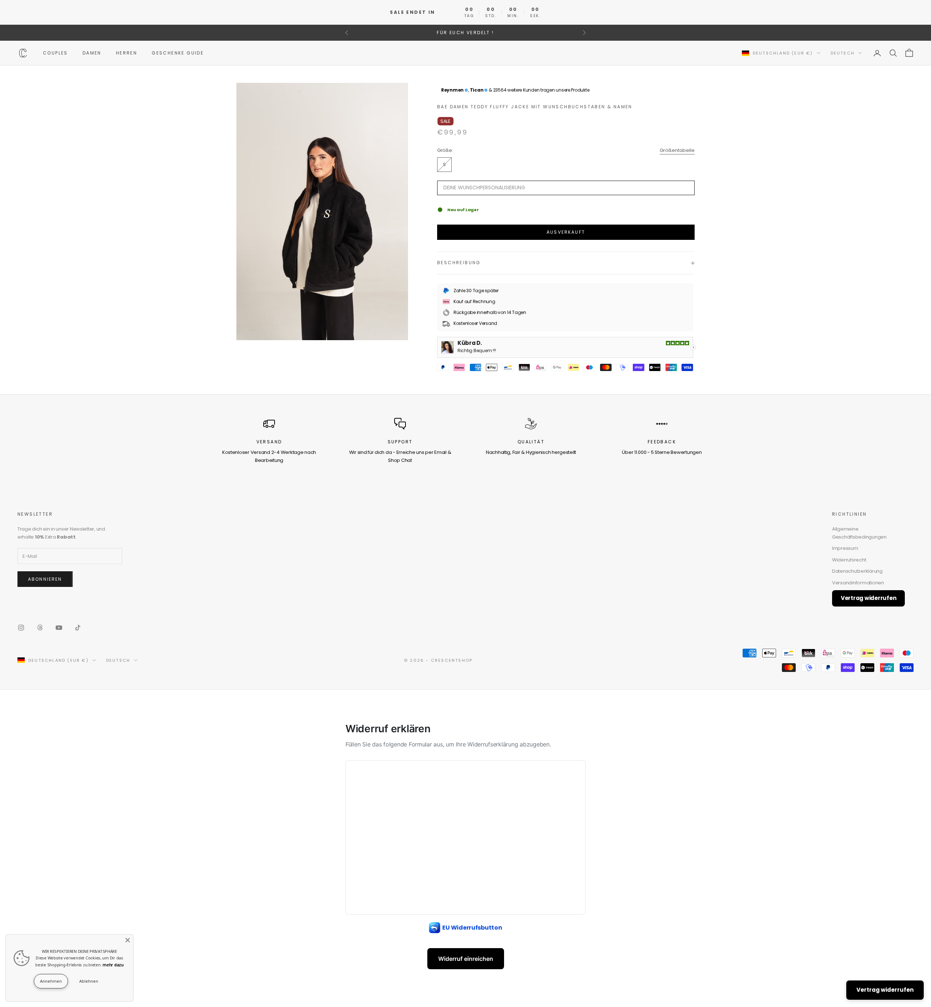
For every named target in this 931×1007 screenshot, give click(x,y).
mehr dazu (113, 964)
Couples (55, 53)
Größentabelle (677, 150)
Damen (92, 53)
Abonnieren (45, 579)
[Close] (127, 940)
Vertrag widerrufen (868, 598)
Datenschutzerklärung (857, 571)
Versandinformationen (858, 582)
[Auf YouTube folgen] (59, 627)
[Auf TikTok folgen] (77, 627)
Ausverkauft (566, 232)
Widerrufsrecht (849, 559)
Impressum (845, 548)
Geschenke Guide (178, 53)
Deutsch (843, 53)
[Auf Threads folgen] (40, 627)
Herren (126, 53)
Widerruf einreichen (465, 958)
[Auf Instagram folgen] (21, 627)
